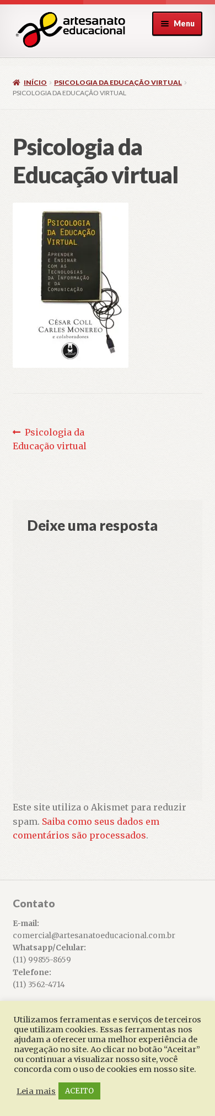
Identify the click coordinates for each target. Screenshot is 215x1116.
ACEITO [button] (79, 1091)
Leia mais (36, 1091)
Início (35, 82)
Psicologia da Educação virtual (118, 82)
